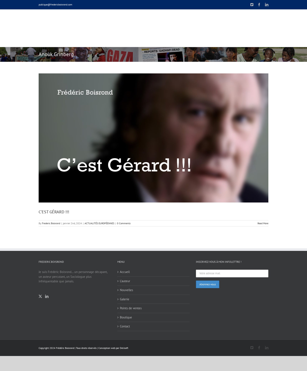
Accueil (125, 272)
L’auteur (125, 281)
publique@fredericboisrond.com (55, 4)
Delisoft (124, 348)
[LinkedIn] (46, 296)
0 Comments (124, 223)
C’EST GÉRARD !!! (54, 212)
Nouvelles (126, 290)
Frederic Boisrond (51, 223)
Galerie (124, 299)
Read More (263, 223)
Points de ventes (131, 308)
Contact (125, 326)
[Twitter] (40, 296)
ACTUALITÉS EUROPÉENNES (99, 223)
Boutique (126, 317)
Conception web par (108, 348)
